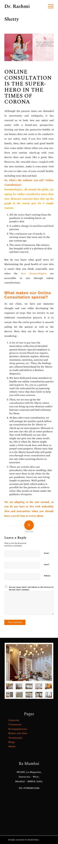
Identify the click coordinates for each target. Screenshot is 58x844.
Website (47, 575)
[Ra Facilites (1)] (39, 695)
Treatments (15, 724)
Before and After (17, 733)
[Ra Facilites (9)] (48, 695)
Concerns (13, 720)
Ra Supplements (17, 729)
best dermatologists (34, 273)
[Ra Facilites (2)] (19, 695)
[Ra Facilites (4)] (29, 695)
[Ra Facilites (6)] (39, 686)
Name (47, 553)
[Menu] (49, 6)
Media (12, 746)
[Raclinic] (29, 662)
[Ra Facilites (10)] (19, 686)
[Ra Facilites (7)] (29, 686)
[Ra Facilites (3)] (9, 695)
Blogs (11, 742)
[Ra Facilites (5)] (48, 686)
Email (47, 564)
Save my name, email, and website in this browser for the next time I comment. (31, 588)
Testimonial (15, 738)
